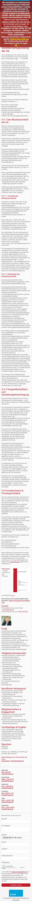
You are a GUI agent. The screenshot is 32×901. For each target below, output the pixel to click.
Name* (4, 842)
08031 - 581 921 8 (8, 779)
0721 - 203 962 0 (7, 786)
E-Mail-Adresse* (7, 856)
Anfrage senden (16, 885)
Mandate (16, 900)
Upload (4, 835)
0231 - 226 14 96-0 (8, 807)
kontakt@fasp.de (8, 610)
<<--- (13, 595)
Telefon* (4, 849)
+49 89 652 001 (23, 612)
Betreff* (4, 819)
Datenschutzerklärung (19, 39)
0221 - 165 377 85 (8, 800)
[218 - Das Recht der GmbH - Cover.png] (20, 580)
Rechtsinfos (6, 761)
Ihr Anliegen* (6, 826)
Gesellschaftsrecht (17, 761)
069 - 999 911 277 (8, 793)
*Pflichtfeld (5, 862)
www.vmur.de (15, 562)
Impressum (8, 898)
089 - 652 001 (6, 772)
